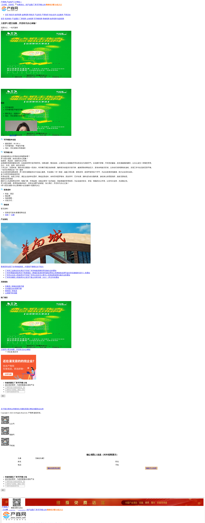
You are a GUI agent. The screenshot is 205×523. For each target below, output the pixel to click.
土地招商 (29, 19)
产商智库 (45, 15)
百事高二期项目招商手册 (14, 286)
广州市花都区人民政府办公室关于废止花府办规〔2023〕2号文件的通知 (32, 277)
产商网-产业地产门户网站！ (11, 2)
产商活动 (67, 15)
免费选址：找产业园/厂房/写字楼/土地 (31, 5)
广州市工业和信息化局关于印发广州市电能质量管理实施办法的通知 (30, 270)
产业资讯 (38, 15)
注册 (13, 215)
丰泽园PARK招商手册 (13, 288)
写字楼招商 (38, 19)
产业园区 (15, 19)
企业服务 (59, 15)
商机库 (31, 15)
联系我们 (26, 409)
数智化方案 (50, 5)
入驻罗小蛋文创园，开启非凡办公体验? (16, 349)
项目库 (11, 15)
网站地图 (33, 409)
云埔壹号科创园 (11, 293)
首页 (7, 15)
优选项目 (8, 19)
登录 (7, 215)
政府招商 (18, 15)
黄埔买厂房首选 (11, 291)
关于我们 (4, 409)
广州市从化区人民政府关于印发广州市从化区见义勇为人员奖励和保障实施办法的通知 (37, 275)
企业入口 (58, 5)
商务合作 (11, 409)
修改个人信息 (151, 468)
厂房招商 (22, 19)
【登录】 (11, 5)
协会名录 (52, 15)
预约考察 (12, 135)
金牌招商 (25, 15)
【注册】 (4, 5)
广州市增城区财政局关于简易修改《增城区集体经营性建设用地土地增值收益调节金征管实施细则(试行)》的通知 (47, 273)
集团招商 (60, 19)
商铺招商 (46, 19)
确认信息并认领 (54, 468)
